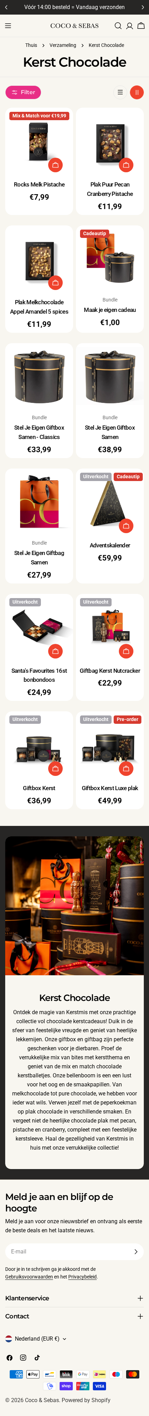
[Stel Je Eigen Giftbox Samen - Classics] (39, 377)
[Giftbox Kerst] (39, 745)
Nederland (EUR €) (37, 1338)
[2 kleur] (137, 92)
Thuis (31, 45)
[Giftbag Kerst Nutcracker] (110, 628)
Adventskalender (110, 545)
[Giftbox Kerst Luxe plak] (110, 745)
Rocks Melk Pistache (39, 184)
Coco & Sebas (42, 1400)
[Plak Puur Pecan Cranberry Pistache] (110, 142)
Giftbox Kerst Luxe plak (110, 788)
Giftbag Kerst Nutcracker (110, 670)
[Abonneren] (136, 1251)
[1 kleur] (120, 92)
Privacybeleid (82, 1277)
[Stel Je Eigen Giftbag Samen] (39, 503)
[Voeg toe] (55, 165)
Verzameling (63, 45)
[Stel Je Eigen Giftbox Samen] (110, 377)
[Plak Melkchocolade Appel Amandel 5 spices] (39, 259)
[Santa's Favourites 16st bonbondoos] (39, 628)
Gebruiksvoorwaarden (29, 1277)
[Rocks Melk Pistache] (39, 142)
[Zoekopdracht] (118, 26)
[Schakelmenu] (8, 26)
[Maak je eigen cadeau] (110, 259)
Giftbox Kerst (39, 788)
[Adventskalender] (110, 503)
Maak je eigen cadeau (109, 309)
